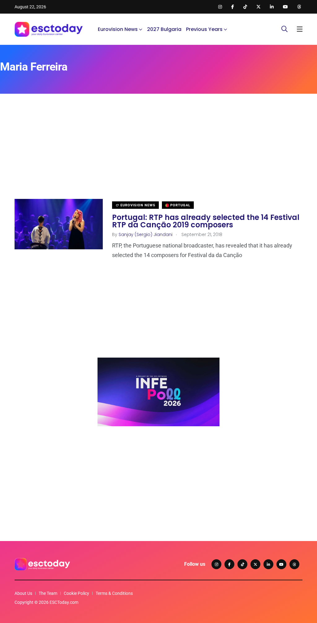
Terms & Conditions (114, 593)
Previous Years (204, 29)
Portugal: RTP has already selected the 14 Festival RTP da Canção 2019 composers (205, 221)
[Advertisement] (158, 155)
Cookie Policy (76, 593)
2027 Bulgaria (164, 29)
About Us (23, 593)
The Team (48, 593)
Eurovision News (118, 29)
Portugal (179, 205)
